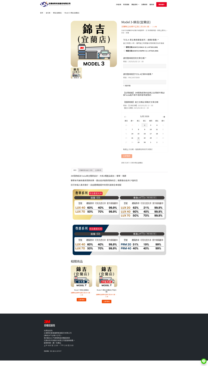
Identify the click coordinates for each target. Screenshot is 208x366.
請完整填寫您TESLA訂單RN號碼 (138, 74)
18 (157, 134)
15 (138, 134)
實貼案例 (134, 4)
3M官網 (118, 4)
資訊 (74, 170)
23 (144, 138)
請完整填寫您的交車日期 (134, 58)
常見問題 (126, 4)
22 (138, 138)
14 (132, 134)
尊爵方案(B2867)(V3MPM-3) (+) (141, 51)
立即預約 (126, 156)
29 (138, 142)
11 (157, 129)
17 (151, 134)
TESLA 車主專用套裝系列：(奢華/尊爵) (141, 40)
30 (144, 142)
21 (132, 138)
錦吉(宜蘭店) (57, 13)
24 (151, 138)
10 (151, 129)
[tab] (75, 170)
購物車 (152, 4)
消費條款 (144, 4)
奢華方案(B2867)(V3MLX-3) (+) (141, 47)
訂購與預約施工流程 (86, 170)
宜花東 (48, 13)
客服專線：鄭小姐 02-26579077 (53, 351)
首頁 (41, 13)
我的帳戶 (161, 4)
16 (144, 134)
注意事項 (98, 170)
